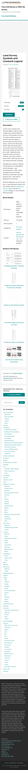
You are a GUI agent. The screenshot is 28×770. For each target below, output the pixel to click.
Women (6, 601)
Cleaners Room (8, 488)
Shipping (6, 516)
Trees (6, 560)
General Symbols (9, 440)
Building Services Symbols (11, 432)
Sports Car (7, 658)
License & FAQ (12, 762)
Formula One (7, 649)
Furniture (5, 532)
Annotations (6, 427)
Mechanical (6, 567)
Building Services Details (10, 462)
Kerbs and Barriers (9, 471)
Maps (4, 562)
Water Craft (6, 669)
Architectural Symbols (10, 429)
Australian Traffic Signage (11, 469)
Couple (6, 584)
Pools (6, 473)
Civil (10, 64)
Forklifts (6, 647)
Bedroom (6, 534)
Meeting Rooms (8, 505)
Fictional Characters (9, 590)
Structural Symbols (9, 451)
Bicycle (6, 629)
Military (6, 508)
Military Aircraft (8, 653)
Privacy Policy (20, 762)
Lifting (6, 571)
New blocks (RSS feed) (7, 756)
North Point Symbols (10, 447)
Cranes (6, 638)
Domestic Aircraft (9, 640)
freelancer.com (5, 749)
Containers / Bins (8, 480)
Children (6, 582)
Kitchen (6, 499)
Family (6, 588)
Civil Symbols (15, 64)
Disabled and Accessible (11, 527)
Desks (6, 540)
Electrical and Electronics (11, 492)
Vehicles (5, 623)
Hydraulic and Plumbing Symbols (13, 442)
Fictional (6, 495)
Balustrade (7, 414)
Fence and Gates (9, 416)
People (5, 577)
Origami (5, 575)
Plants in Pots (8, 558)
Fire (5, 497)
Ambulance (7, 627)
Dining (6, 542)
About (6, 762)
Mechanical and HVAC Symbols (12, 445)
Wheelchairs (7, 519)
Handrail (6, 419)
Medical (6, 503)
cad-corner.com (6, 746)
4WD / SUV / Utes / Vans (11, 625)
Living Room (7, 545)
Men (5, 595)
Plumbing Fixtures (8, 604)
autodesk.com (5, 754)
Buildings (5, 464)
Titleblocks (7, 453)
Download (9, 114)
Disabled (6, 586)
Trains (6, 662)
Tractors (6, 660)
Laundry (6, 501)
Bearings (6, 569)
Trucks (6, 664)
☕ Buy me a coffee (11, 119)
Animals (5, 425)
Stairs (6, 423)
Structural (6, 608)
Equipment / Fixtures (9, 484)
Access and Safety (8, 412)
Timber (6, 619)
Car (5, 636)
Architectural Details (8, 456)
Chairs (6, 536)
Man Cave (7, 547)
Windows (5, 671)
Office (6, 512)
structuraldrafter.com (7, 747)
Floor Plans (6, 523)
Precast (6, 614)
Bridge (5, 460)
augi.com (4, 751)
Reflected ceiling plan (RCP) (12, 514)
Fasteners (7, 612)
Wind (5, 521)
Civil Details (6, 475)
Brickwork (6, 458)
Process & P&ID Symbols (11, 449)
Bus (5, 634)
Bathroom (7, 486)
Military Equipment (8, 573)
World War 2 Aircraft (9, 666)
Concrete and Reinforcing (11, 610)
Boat (5, 632)
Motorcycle (7, 656)
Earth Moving (8, 642)
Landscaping (6, 553)
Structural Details (8, 621)
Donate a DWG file (15, 394)
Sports (6, 599)
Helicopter (7, 651)
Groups (6, 592)
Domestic (7, 490)
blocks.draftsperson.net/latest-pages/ (11, 740)
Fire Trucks (7, 645)
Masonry (5, 564)
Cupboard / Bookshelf (10, 538)
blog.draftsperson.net (7, 742)
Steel (5, 616)
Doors (5, 482)
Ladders (6, 421)
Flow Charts (7, 438)
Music (6, 510)
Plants (6, 556)
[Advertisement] (14, 35)
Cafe (5, 579)
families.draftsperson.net (8, 744)
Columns (5, 477)
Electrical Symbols (9, 436)
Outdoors (7, 597)
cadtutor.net (5, 753)
